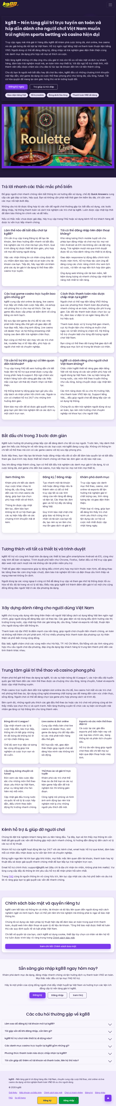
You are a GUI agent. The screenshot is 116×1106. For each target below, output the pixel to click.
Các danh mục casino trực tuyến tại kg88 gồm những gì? (37, 1045)
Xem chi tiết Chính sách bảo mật (58, 946)
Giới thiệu (13, 1092)
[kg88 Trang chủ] (10, 4)
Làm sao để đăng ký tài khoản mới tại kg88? (30, 1023)
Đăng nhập (57, 995)
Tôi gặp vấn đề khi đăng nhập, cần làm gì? (28, 1031)
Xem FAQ (78, 995)
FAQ (11, 876)
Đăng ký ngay (16, 86)
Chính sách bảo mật (64, 937)
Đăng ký (37, 995)
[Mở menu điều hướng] (110, 5)
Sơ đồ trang (20, 1098)
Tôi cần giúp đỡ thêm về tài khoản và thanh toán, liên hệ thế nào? (42, 1060)
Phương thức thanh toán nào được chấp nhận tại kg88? (36, 1053)
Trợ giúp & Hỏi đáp (43, 86)
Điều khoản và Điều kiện (30, 1092)
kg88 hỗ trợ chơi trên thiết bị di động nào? (28, 1038)
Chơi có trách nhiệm (74, 1092)
